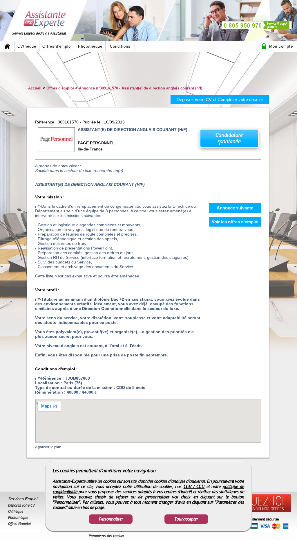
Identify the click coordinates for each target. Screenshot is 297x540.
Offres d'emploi (57, 46)
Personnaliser (111, 519)
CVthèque (26, 46)
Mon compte (281, 46)
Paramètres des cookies (106, 536)
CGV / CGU (194, 486)
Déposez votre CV (21, 505)
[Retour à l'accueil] (7, 46)
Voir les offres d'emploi (235, 221)
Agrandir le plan (48, 447)
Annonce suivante (235, 207)
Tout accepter (186, 519)
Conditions (120, 46)
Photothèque (90, 46)
